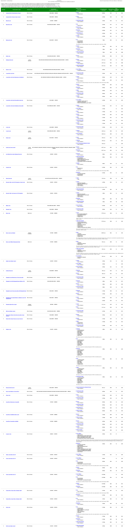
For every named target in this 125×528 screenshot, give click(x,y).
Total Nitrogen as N (79, 32)
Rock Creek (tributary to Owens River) (12, 391)
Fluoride (77, 314)
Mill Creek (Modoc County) (10, 311)
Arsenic (77, 12)
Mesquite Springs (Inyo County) (11, 304)
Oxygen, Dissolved (79, 133)
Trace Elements (78, 255)
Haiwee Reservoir (9, 178)
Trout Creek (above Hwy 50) (11, 458)
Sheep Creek (8, 395)
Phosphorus (78, 48)
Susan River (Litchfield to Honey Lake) (12, 414)
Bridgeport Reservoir (9, 59)
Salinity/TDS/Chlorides (80, 220)
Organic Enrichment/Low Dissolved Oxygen (83, 387)
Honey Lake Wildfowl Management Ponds (13, 241)
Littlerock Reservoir (9, 270)
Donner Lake (8, 137)
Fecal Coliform (78, 69)
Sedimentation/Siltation (80, 51)
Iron (77, 39)
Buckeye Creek (8, 69)
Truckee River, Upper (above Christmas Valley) (14, 490)
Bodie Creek (8, 56)
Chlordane (78, 140)
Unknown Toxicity (79, 410)
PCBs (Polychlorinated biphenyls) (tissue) (83, 143)
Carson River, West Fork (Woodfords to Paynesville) (14, 105)
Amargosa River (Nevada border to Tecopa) (13, 13)
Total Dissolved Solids (79, 20)
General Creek (8, 167)
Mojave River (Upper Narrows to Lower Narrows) (14, 318)
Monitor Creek (8, 329)
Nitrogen (77, 59)
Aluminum (78, 328)
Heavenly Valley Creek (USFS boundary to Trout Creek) (15, 182)
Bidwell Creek (8, 20)
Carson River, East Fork (10, 73)
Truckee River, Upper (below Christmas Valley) (14, 498)
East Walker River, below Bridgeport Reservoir (14, 154)
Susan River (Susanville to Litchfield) (12, 421)
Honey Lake (8, 213)
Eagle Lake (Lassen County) (10, 147)
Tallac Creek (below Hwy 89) (11, 454)
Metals (77, 232)
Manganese (78, 153)
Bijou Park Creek (9, 24)
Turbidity (77, 35)
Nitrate (77, 79)
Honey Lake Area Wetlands (10, 232)
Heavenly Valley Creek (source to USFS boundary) (14, 193)
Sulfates (77, 90)
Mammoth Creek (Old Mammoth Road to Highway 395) (15, 281)
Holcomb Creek (8, 209)
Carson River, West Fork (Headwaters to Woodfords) (15, 77)
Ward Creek (8, 507)
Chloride (77, 76)
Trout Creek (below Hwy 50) (11, 474)
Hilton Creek (8, 205)
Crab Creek (8, 127)
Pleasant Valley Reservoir (10, 387)
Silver (77, 358)
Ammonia (77, 130)
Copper (77, 177)
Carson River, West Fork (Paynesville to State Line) (14, 100)
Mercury (77, 55)
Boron (77, 306)
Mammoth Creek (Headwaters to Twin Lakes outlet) (14, 277)
